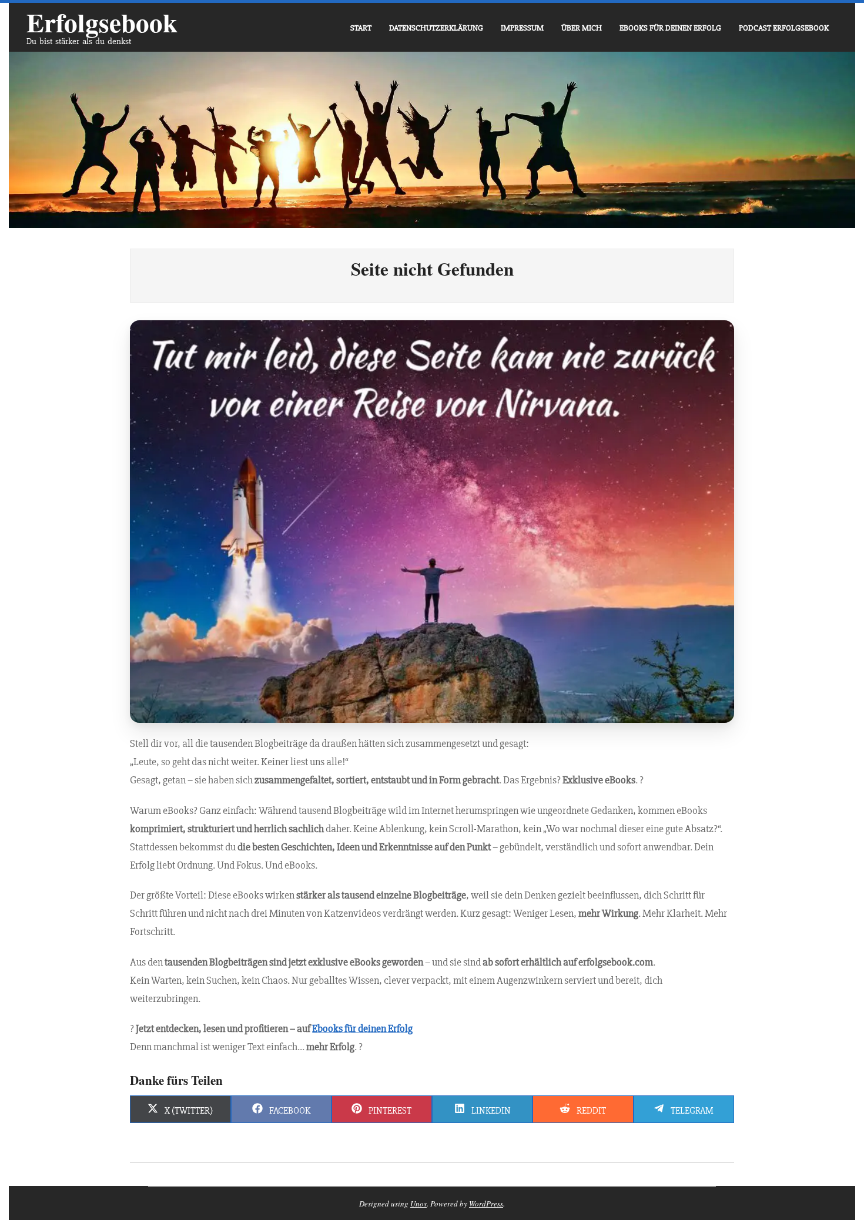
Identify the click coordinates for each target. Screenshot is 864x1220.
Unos (418, 1203)
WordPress (486, 1203)
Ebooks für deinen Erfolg (362, 1028)
